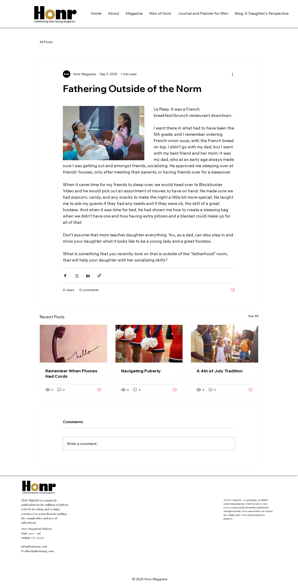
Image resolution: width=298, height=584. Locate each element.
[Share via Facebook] (65, 275)
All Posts (46, 42)
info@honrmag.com (34, 546)
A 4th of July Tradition (219, 370)
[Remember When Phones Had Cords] (73, 344)
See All (253, 316)
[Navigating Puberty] (149, 344)
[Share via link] (99, 275)
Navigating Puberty (141, 370)
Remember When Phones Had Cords (71, 373)
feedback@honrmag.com (37, 551)
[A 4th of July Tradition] (224, 344)
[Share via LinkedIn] (88, 275)
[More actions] (232, 74)
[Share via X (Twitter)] (76, 275)
